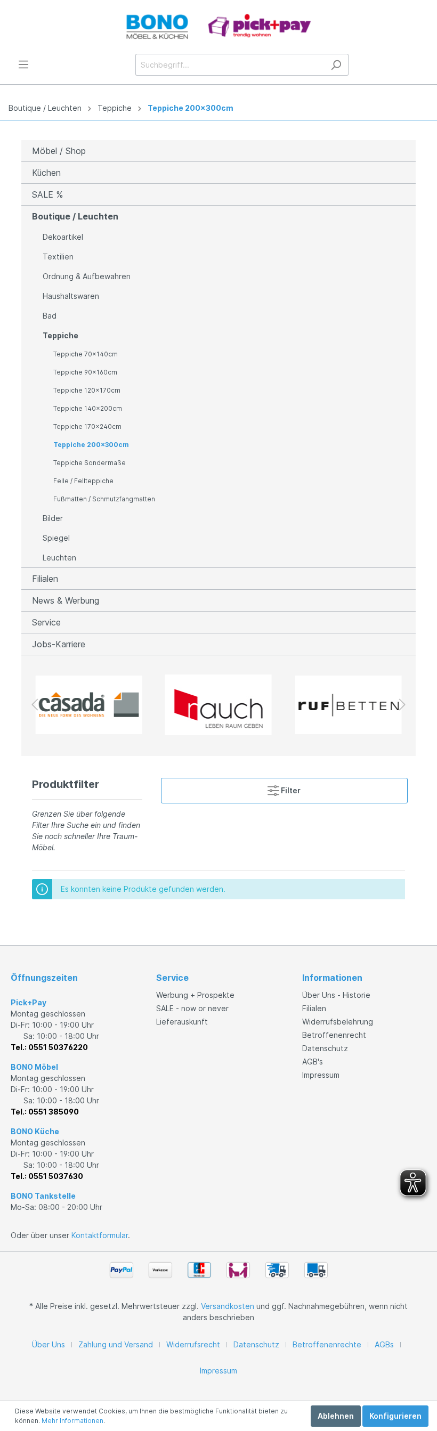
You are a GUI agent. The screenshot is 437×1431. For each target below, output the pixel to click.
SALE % (47, 194)
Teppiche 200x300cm (190, 107)
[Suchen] (336, 65)
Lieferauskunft (182, 1021)
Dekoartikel (63, 236)
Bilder (53, 518)
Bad (49, 315)
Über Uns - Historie (336, 994)
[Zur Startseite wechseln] (218, 27)
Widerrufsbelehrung (337, 1021)
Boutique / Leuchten (45, 107)
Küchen (46, 172)
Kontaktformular (99, 1235)
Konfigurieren (395, 1415)
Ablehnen (336, 1415)
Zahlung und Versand (115, 1344)
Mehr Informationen (72, 1421)
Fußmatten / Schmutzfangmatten (104, 499)
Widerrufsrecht (193, 1344)
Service (46, 622)
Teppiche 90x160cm (85, 372)
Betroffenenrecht (334, 1034)
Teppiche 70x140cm (85, 354)
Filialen (45, 578)
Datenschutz (325, 1048)
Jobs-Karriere (58, 644)
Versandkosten (227, 1306)
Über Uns (48, 1344)
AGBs (384, 1344)
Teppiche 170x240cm (87, 426)
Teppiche (115, 107)
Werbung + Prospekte (195, 994)
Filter (290, 790)
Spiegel (56, 537)
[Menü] (23, 64)
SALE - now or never (192, 1008)
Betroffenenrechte (327, 1344)
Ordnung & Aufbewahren (87, 276)
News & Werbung (65, 600)
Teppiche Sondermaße (89, 463)
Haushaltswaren (71, 295)
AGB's (312, 1061)
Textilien (58, 256)
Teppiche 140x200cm (87, 408)
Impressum (320, 1074)
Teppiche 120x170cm (86, 390)
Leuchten (59, 557)
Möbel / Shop (59, 150)
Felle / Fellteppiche (83, 481)
